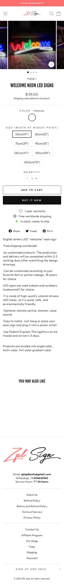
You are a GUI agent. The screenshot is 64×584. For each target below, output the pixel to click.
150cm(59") (42, 153)
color (32, 110)
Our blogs (32, 541)
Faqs (32, 546)
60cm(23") (42, 134)
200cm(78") (32, 162)
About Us (31, 494)
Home (31, 78)
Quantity (32, 172)
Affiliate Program (32, 535)
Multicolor (32, 117)
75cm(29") (22, 143)
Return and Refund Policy (32, 506)
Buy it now (32, 200)
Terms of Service (32, 512)
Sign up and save (31, 569)
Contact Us (32, 529)
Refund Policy (32, 500)
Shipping (18, 98)
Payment (32, 558)
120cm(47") (21, 153)
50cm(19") (22, 134)
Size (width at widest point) (32, 127)
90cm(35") (42, 143)
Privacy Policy (32, 517)
